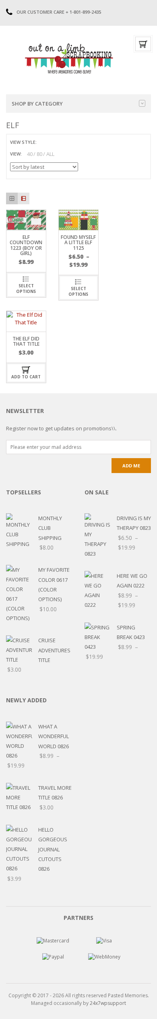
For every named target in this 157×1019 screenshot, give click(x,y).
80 (39, 154)
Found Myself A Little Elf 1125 (78, 242)
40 (30, 154)
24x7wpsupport (108, 1003)
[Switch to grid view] (44, 142)
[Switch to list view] (53, 142)
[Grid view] (12, 198)
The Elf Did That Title (25, 341)
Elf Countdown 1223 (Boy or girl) (26, 245)
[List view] (23, 198)
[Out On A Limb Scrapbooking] (68, 58)
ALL (50, 154)
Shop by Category (37, 103)
